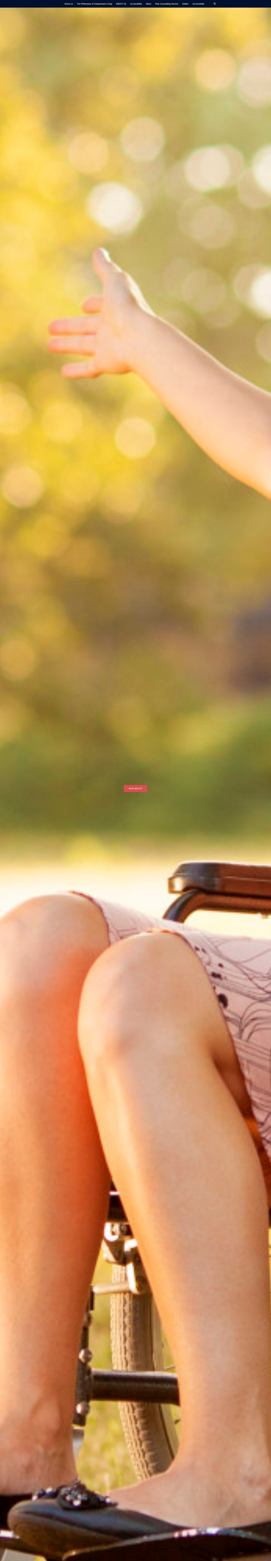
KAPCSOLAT (135, 788)
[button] (215, 4)
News (148, 4)
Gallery (185, 4)
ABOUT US (121, 4)
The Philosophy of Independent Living (94, 4)
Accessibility (136, 4)
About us (69, 4)
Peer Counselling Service (166, 4)
